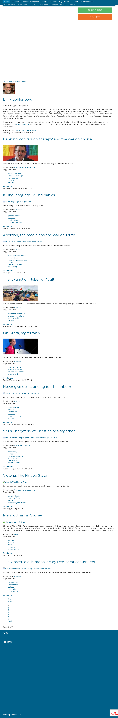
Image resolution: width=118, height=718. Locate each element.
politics (11, 587)
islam (10, 545)
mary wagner (14, 407)
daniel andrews (14, 173)
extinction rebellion (16, 314)
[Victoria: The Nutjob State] (15, 482)
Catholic (17, 308)
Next (10, 621)
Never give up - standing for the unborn (37, 387)
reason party (13, 460)
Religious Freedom (22, 445)
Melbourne (13, 258)
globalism (12, 320)
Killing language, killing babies (29, 195)
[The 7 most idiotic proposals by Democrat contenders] (28, 568)
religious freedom (15, 456)
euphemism (13, 220)
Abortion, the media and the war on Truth (39, 235)
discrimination (14, 462)
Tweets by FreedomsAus (12, 715)
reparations (13, 589)
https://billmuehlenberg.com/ (28, 130)
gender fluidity (14, 496)
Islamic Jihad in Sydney (23, 515)
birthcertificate (14, 498)
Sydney (11, 540)
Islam (16, 534)
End (9, 623)
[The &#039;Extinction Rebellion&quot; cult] (20, 300)
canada (11, 409)
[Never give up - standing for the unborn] (21, 393)
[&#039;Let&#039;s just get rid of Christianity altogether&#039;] (31, 438)
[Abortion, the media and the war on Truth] (22, 242)
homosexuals (13, 178)
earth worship (14, 318)
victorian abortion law (17, 260)
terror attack (13, 549)
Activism (11, 418)
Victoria (11, 182)
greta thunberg (15, 374)
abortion (11, 218)
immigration (13, 591)
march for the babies (17, 256)
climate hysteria (15, 370)
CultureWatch (22, 124)
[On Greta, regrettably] (20, 354)
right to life (12, 262)
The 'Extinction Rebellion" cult (28, 279)
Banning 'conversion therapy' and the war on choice (47, 139)
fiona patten (13, 458)
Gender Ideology (15, 176)
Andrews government (17, 502)
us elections (13, 585)
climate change (14, 367)
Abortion (18, 209)
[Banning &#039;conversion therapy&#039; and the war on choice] (20, 160)
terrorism (12, 547)
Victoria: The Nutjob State (25, 475)
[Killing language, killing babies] (17, 202)
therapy (11, 180)
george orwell (14, 216)
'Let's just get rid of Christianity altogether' (39, 431)
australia (11, 542)
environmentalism (16, 316)
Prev (10, 601)
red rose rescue (15, 416)
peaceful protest (15, 264)
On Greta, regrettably (21, 333)
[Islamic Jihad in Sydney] (14, 522)
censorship (12, 266)
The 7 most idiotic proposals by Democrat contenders (49, 562)
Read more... (8, 186)
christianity (12, 452)
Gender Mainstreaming (24, 167)
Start (10, 599)
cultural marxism (15, 222)
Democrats (13, 582)
